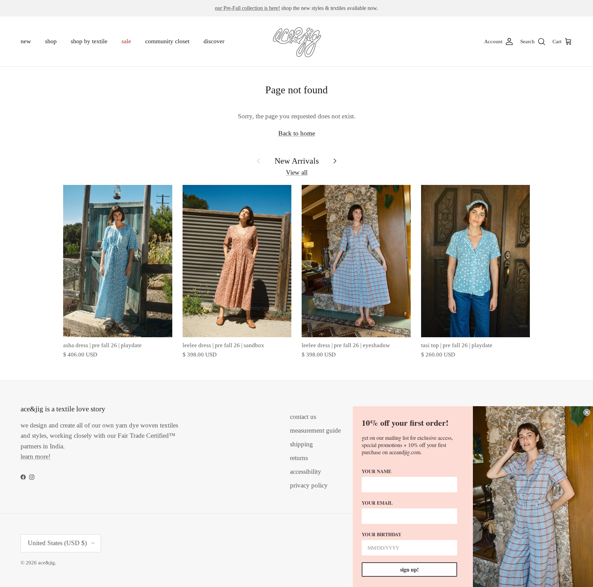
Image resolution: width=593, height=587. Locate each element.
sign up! (409, 569)
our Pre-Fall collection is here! (247, 8)
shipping (301, 444)
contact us (303, 416)
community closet (167, 41)
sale (126, 41)
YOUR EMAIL (377, 502)
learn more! (35, 456)
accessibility (305, 471)
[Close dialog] (586, 412)
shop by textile (89, 41)
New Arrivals (297, 160)
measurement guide (315, 430)
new (26, 41)
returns (299, 457)
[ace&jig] (297, 41)
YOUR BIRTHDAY (382, 534)
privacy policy (309, 485)
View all (296, 172)
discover (214, 41)
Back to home (296, 133)
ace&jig (46, 562)
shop (51, 41)
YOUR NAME (376, 471)
